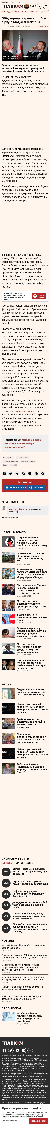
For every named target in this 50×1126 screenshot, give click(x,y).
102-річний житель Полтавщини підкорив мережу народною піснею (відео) (32, 768)
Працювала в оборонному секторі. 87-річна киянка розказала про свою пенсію (32, 738)
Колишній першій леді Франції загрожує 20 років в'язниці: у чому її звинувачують (31, 664)
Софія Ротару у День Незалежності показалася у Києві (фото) (28, 894)
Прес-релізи (11, 1008)
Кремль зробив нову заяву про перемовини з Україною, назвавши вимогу (28, 916)
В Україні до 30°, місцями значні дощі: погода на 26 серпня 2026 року (22, 997)
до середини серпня (22, 411)
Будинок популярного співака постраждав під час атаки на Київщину (31, 692)
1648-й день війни (10, 12)
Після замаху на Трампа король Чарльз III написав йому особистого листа (31, 589)
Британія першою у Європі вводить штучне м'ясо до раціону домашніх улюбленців (31, 632)
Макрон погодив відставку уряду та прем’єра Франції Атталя (32, 604)
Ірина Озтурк (42, 26)
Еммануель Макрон (10, 461)
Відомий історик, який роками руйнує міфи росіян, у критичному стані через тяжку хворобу (29, 928)
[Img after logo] (27, 6)
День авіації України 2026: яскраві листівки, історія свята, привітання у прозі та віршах (25, 956)
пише (41, 91)
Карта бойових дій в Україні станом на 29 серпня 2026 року (24, 946)
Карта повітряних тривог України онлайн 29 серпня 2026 (30, 882)
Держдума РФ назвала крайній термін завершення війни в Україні (29, 905)
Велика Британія (22, 458)
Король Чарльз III (10, 465)
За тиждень (7, 863)
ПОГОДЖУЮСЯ (38, 1121)
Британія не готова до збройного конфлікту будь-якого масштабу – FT (31, 557)
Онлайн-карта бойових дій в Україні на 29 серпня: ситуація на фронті (29, 871)
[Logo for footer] (12, 1044)
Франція (10, 458)
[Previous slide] (43, 11)
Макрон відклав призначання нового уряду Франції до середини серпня (29, 648)
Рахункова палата (28, 461)
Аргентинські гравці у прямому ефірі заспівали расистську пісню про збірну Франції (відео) (32, 573)
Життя (7, 684)
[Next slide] (47, 11)
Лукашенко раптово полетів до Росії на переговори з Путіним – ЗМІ (22, 988)
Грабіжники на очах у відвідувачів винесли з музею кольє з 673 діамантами (31, 723)
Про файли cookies (9, 1121)
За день (29, 863)
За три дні (18, 863)
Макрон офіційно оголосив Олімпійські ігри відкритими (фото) (23, 443)
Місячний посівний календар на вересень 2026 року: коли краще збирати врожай (24, 978)
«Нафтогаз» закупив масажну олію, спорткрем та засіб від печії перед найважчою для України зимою (21, 967)
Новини (8, 940)
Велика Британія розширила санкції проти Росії (32, 617)
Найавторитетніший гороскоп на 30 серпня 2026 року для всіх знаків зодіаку (32, 708)
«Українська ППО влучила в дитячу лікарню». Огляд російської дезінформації (32, 541)
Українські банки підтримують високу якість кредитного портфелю (29, 1017)
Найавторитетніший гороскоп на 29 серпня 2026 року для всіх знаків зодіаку (32, 753)
